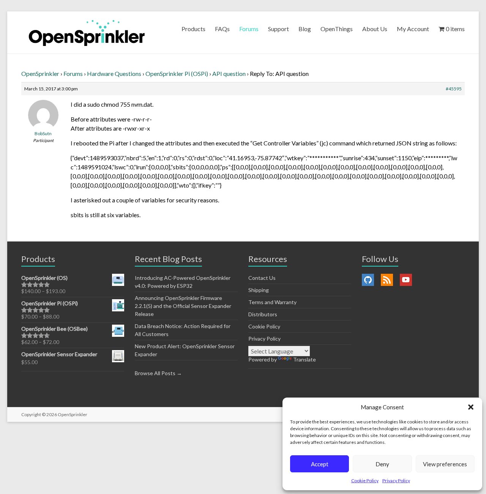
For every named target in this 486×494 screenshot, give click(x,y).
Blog (304, 28)
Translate (304, 359)
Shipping (258, 290)
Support (278, 28)
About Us (374, 28)
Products (193, 28)
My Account (413, 28)
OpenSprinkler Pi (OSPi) (176, 73)
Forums (249, 28)
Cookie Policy (365, 480)
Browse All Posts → (158, 373)
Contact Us (262, 278)
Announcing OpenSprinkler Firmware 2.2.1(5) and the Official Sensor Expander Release (183, 306)
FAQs (222, 28)
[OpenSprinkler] (86, 32)
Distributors (262, 314)
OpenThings (336, 28)
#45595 (454, 89)
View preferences (445, 464)
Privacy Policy (396, 480)
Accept (319, 464)
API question (229, 73)
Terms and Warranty (272, 302)
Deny (382, 464)
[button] (471, 407)
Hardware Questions (114, 73)
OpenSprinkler (40, 73)
